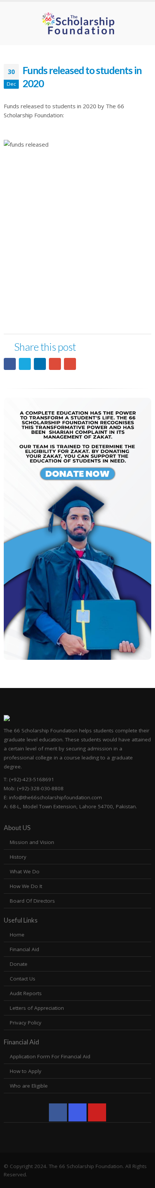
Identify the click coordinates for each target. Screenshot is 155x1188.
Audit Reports (26, 993)
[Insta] (77, 1112)
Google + (55, 364)
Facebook (10, 364)
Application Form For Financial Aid (50, 1056)
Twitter (25, 364)
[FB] (58, 1112)
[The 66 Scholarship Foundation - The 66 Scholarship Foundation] (77, 23)
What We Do (25, 871)
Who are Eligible (29, 1085)
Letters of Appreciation (37, 1008)
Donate (18, 964)
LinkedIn (40, 364)
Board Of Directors (32, 900)
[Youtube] (97, 1112)
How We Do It (26, 886)
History (18, 856)
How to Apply (25, 1071)
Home (17, 934)
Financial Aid (24, 949)
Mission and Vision (32, 842)
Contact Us (22, 978)
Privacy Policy (25, 1022)
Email (70, 364)
